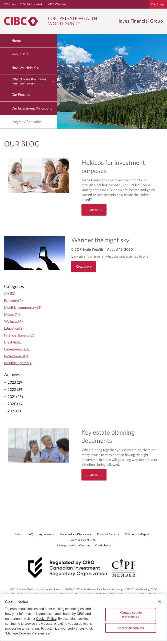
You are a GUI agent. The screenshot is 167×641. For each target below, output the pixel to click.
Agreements (46, 534)
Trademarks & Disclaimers (75, 534)
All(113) (9, 293)
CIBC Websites (57, 4)
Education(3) (14, 328)
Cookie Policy (103, 545)
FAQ (30, 534)
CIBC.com (10, 4)
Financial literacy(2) (19, 335)
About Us (18, 54)
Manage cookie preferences (73, 545)
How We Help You (25, 67)
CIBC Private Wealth (32, 4)
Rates (18, 534)
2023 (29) (16, 382)
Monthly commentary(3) (23, 307)
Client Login (158, 4)
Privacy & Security (108, 534)
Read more (84, 266)
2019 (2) (14, 411)
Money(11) (12, 314)
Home (16, 40)
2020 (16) (15, 404)
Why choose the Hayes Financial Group (28, 81)
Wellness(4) (13, 321)
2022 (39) (16, 389)
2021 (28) (15, 397)
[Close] (159, 601)
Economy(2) (13, 300)
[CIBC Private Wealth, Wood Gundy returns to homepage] (52, 21)
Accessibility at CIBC (83, 539)
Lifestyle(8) (13, 342)
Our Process (20, 94)
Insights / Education (26, 122)
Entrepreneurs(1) (17, 349)
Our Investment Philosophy (31, 108)
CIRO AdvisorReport (137, 534)
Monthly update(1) (18, 363)
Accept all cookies (131, 628)
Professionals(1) (16, 356)
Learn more (94, 474)
